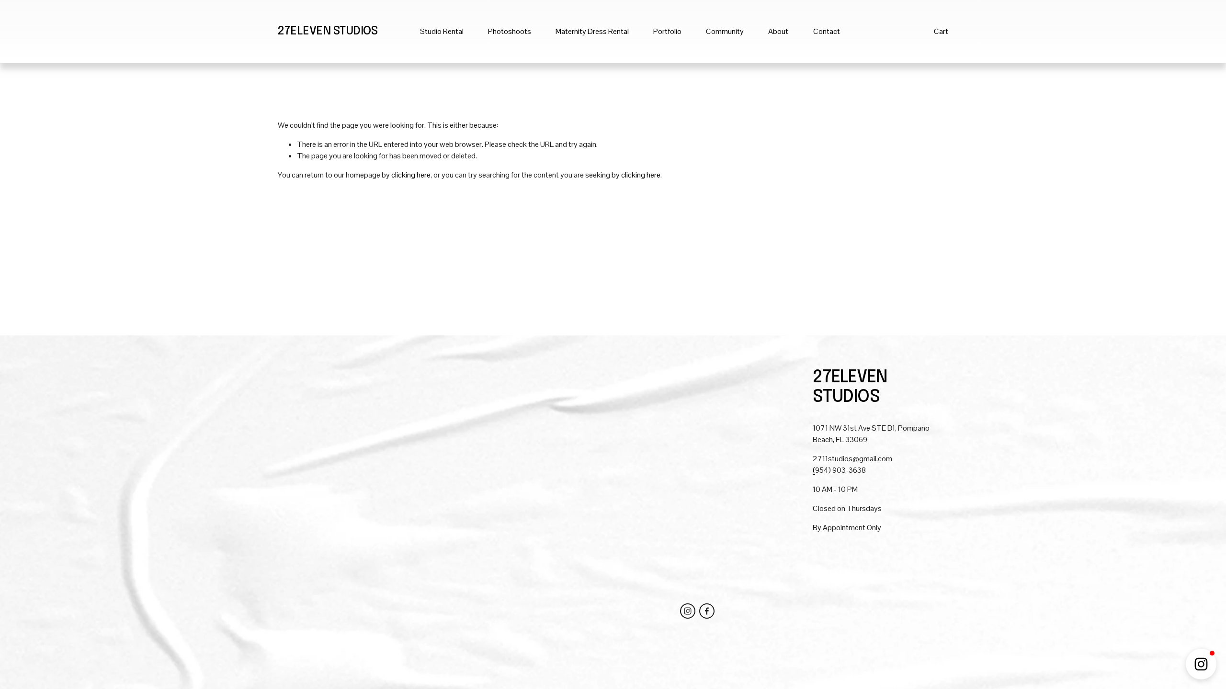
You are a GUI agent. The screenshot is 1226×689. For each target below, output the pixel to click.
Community (725, 31)
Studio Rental (442, 31)
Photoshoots (509, 31)
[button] (1201, 664)
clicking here (411, 175)
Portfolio (667, 31)
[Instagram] (687, 611)
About (778, 31)
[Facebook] (707, 611)
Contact (826, 31)
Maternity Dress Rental (592, 31)
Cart (941, 31)
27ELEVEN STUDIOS (327, 31)
